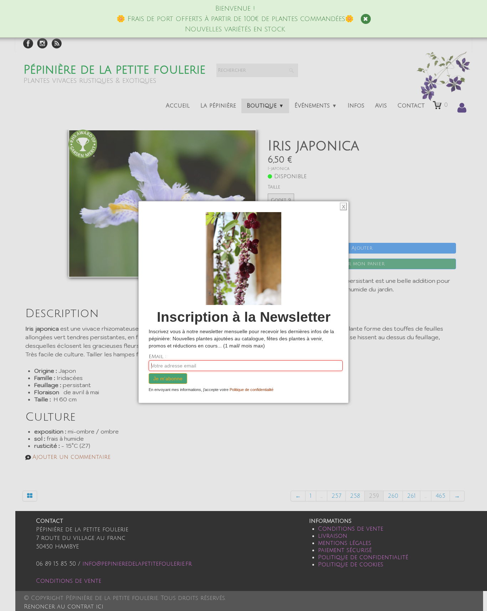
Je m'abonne (168, 378)
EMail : (157, 356)
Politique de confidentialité (251, 389)
